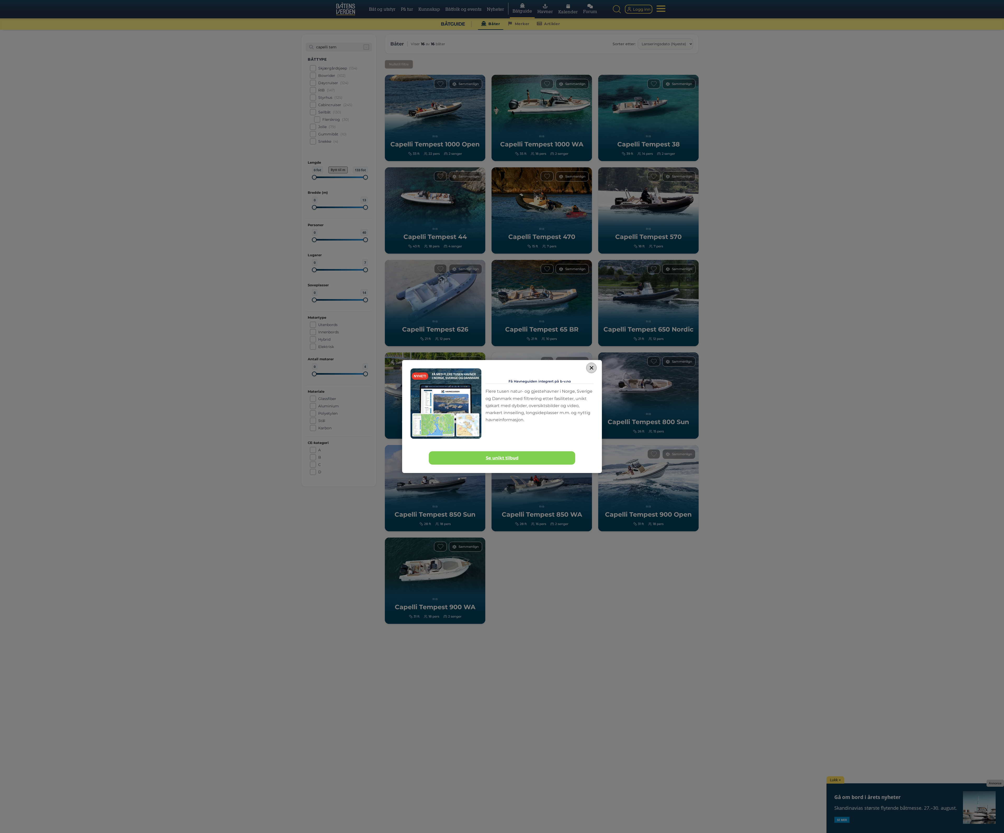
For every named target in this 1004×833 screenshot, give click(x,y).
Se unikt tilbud (502, 457)
